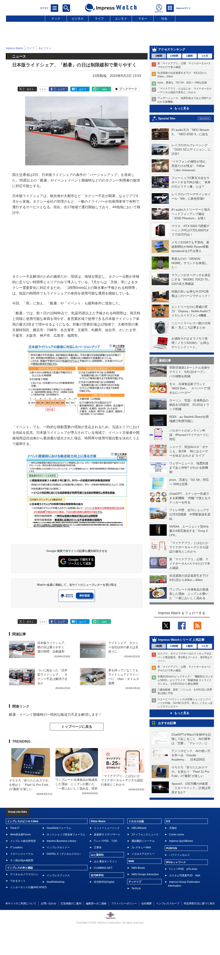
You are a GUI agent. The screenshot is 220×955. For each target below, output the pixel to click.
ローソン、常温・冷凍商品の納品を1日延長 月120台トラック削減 (189, 405)
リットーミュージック (107, 828)
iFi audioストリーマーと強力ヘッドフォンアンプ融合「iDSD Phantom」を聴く (190, 214)
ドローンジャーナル (21, 853)
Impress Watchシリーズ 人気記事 (181, 639)
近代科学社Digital (104, 881)
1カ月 (205, 55)
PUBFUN (171, 848)
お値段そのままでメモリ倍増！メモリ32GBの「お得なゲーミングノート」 (190, 343)
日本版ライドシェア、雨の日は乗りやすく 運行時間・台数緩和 (52, 647)
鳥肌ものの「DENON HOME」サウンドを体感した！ (189, 263)
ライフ (99, 18)
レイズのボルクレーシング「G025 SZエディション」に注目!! (191, 149)
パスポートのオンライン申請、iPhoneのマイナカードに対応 (189, 435)
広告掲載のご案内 (71, 903)
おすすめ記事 (167, 723)
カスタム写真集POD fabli (184, 875)
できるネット (18, 880)
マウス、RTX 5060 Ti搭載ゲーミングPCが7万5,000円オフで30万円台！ (190, 230)
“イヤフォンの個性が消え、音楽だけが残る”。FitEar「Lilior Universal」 (190, 166)
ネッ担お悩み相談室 (21, 860)
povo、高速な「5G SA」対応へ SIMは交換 (182, 82)
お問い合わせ (48, 903)
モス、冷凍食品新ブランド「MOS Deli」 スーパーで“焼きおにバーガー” (189, 388)
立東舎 (98, 847)
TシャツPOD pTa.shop (183, 868)
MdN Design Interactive (145, 874)
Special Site (166, 118)
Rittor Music (98, 821)
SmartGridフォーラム (59, 828)
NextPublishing (55, 881)
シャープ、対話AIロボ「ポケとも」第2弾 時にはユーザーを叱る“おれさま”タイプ (188, 451)
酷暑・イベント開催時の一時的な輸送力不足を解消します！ (55, 714)
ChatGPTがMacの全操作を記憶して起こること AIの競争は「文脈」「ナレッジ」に (191, 739)
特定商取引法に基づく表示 (199, 903)
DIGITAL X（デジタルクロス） (64, 853)
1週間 (189, 55)
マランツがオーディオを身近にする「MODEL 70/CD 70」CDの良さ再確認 (191, 279)
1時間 (158, 55)
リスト (42, 89)
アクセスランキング (171, 49)
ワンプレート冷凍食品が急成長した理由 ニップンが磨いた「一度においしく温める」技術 (76, 784)
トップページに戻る (76, 726)
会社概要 (146, 903)
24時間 (174, 55)
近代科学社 (97, 875)
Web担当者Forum (20, 834)
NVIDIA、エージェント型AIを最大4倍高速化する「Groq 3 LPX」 (189, 531)
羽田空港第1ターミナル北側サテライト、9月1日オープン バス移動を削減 (189, 372)
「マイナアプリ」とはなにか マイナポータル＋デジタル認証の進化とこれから (190, 547)
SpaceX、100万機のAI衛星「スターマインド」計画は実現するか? (191, 788)
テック (55, 18)
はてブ (82, 89)
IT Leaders (16, 847)
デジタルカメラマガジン (24, 874)
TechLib (136, 888)
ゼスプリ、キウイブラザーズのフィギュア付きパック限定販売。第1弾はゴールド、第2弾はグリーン (184, 657)
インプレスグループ (167, 903)
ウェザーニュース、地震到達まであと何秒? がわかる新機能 (188, 468)
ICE (168, 821)
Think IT (14, 828)
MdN (131, 861)
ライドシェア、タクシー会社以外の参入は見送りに (123, 647)
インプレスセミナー (58, 847)
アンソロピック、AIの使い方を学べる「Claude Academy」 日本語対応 (190, 755)
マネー (142, 18)
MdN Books (138, 867)
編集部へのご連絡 (96, 903)
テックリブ (134, 881)
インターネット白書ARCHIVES (28, 887)
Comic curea (176, 834)
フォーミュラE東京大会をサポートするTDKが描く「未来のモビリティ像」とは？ (191, 182)
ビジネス (78, 18)
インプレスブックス (58, 875)
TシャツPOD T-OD (105, 840)
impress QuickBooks (181, 840)
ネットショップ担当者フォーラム (66, 834)
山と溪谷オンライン (105, 861)
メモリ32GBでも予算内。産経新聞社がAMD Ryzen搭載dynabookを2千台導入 (190, 247)
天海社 (173, 828)
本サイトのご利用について (20, 903)
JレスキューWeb (141, 847)
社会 (164, 18)
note (104, 89)
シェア (61, 89)
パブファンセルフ (179, 854)
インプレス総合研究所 (23, 840)
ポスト (30, 89)
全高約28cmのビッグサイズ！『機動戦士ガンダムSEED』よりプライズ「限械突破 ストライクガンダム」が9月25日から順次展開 (185, 680)
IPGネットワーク (176, 862)
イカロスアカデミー (143, 853)
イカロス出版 (136, 821)
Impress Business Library (61, 840)
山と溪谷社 (97, 854)
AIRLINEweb (139, 828)
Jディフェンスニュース (145, 834)
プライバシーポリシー (124, 903)
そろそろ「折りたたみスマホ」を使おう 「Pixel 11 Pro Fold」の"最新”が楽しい (190, 772)
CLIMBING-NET (103, 867)
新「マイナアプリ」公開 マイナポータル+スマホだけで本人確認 (189, 563)
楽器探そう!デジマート (107, 834)
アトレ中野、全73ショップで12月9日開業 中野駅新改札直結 (190, 514)
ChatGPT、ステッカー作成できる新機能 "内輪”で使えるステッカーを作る (190, 498)
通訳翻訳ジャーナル (143, 840)
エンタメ (121, 18)
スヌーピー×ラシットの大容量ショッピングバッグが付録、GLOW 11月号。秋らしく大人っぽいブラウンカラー (184, 703)
